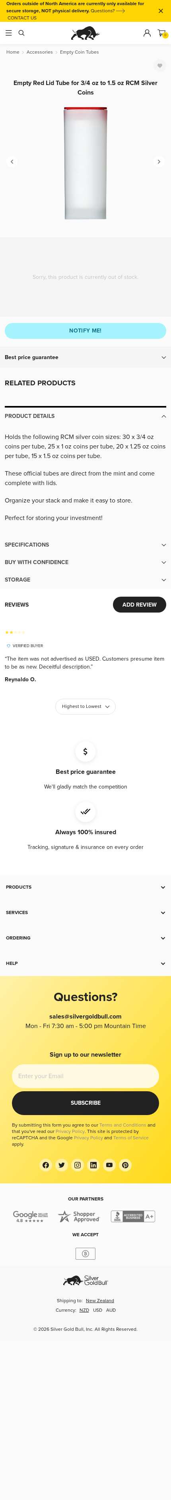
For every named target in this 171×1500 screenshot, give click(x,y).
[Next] (159, 161)
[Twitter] (61, 1165)
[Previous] (11, 161)
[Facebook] (45, 1165)
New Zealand (100, 1301)
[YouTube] (109, 1165)
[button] (85, 357)
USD (97, 1310)
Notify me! (85, 330)
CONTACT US (22, 18)
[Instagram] (77, 1165)
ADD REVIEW (139, 604)
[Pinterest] (125, 1165)
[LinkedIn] (93, 1165)
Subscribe (86, 1103)
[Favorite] (160, 65)
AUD (111, 1310)
